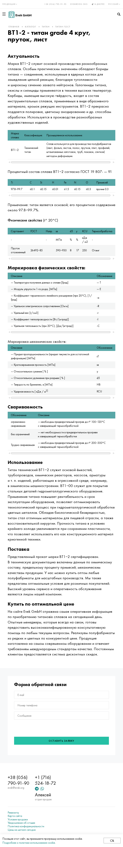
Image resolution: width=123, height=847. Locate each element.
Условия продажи (18, 819)
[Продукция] (4, 14)
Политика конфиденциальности (26, 826)
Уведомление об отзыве (21, 823)
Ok (112, 840)
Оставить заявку (61, 740)
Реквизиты (13, 812)
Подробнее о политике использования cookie (28, 842)
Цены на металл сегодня (22, 830)
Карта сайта (15, 816)
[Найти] (119, 14)
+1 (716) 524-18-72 (45, 780)
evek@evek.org (79, 4)
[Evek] (19, 14)
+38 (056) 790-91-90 (55, 4)
